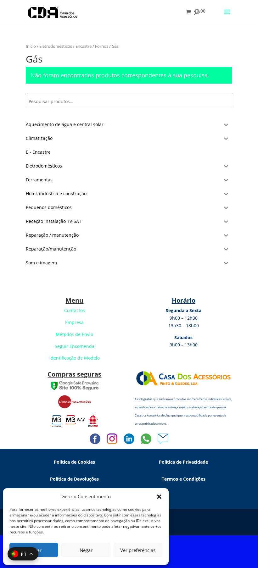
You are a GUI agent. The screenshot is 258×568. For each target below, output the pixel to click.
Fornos (101, 46)
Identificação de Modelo (74, 358)
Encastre (84, 46)
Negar (86, 550)
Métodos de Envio (74, 334)
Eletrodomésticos (55, 46)
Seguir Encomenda (74, 346)
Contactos (74, 310)
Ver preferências (137, 550)
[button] (159, 497)
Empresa (74, 322)
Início (31, 46)
